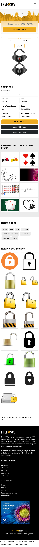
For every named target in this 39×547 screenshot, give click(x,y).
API (7, 534)
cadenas (26, 287)
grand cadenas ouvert (29, 325)
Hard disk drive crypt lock (9, 403)
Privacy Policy (28, 534)
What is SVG (5, 468)
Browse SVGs (19, 29)
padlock (25, 229)
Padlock (26, 267)
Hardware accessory (10, 234)
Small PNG (19, 132)
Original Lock (8, 287)
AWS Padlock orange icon (10, 266)
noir (17, 229)
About (3, 488)
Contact (4, 490)
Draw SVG (5, 473)
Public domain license (9, 493)
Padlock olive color (29, 364)
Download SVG (19, 122)
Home (3, 485)
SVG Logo (5, 476)
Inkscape (4, 465)
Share (12, 40)
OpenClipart (25, 116)
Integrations (5, 496)
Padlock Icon (8, 385)
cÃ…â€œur (25, 234)
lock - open (7, 345)
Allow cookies (20, 544)
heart (5, 229)
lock (11, 229)
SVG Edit (4, 470)
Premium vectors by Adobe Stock (17, 146)
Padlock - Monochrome (29, 344)
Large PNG (19, 127)
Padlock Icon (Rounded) (29, 383)
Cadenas (6, 238)
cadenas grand (9, 326)
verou (15, 238)
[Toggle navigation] (35, 4)
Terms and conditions (16, 534)
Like (19, 46)
